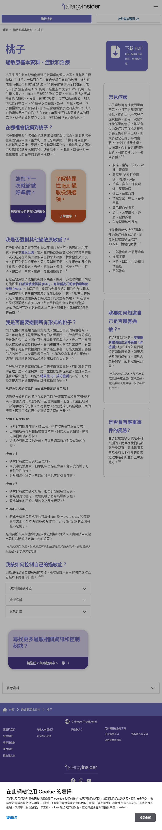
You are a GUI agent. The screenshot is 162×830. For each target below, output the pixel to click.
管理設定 (11, 817)
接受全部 (145, 817)
